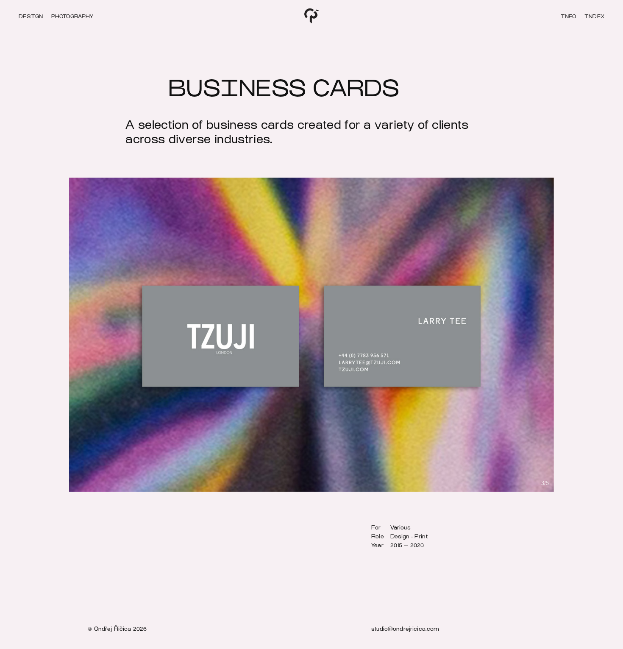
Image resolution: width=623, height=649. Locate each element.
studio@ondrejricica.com (405, 628)
